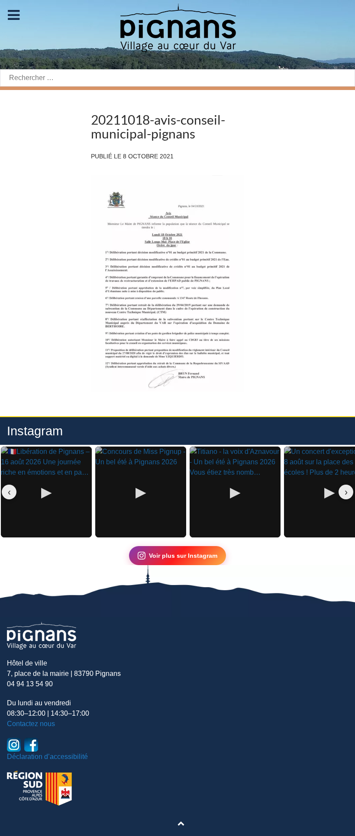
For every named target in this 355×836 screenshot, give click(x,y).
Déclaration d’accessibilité (47, 756)
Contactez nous (31, 723)
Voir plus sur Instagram (183, 555)
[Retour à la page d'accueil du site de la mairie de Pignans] (177, 27)
